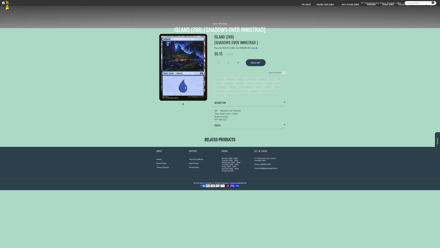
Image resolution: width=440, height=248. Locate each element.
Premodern (220, 91)
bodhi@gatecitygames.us (268, 168)
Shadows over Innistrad (237, 91)
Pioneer (268, 87)
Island (250, 83)
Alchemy (219, 79)
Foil (279, 79)
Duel (271, 79)
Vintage (229, 95)
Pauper (232, 87)
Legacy (259, 83)
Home (215, 24)
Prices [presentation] (217, 125)
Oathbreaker (221, 87)
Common (263, 79)
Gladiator (229, 83)
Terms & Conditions (196, 159)
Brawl (240, 79)
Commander (251, 79)
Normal (278, 83)
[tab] (249, 103)
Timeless (219, 95)
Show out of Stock (275, 73)
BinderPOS (242, 183)
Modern (268, 83)
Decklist (437, 141)
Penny (259, 87)
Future (218, 83)
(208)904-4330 (265, 164)
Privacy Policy (194, 167)
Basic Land (230, 79)
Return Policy (194, 163)
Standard (254, 91)
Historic (240, 83)
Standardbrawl (268, 91)
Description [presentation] (220, 102)
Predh (277, 87)
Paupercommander (245, 87)
